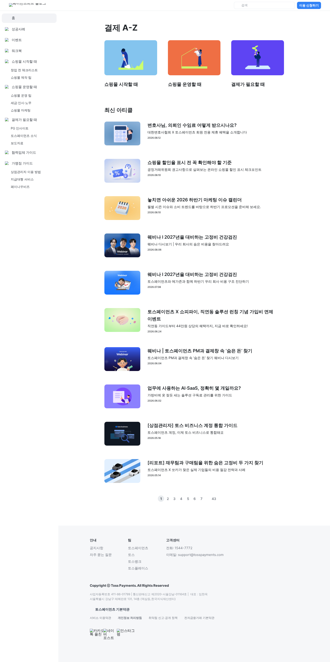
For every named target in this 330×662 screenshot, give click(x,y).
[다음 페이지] (227, 498)
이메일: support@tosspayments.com (195, 555)
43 (214, 499)
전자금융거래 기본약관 (199, 618)
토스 (131, 555)
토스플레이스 (138, 568)
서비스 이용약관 (100, 618)
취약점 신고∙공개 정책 (163, 618)
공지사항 (96, 548)
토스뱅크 (134, 561)
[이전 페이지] (221, 498)
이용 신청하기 (309, 5)
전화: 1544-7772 (179, 548)
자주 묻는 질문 (101, 555)
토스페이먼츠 (138, 548)
